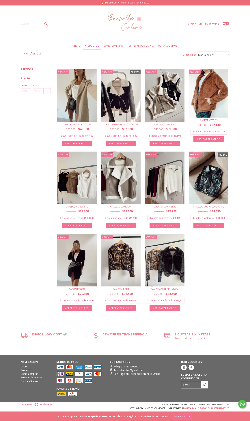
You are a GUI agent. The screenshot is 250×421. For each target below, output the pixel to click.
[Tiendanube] (37, 405)
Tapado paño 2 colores (77, 124)
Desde (24, 85)
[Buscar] (45, 23)
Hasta (36, 85)
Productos (92, 46)
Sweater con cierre (165, 206)
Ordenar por (189, 54)
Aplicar (48, 91)
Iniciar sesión (212, 24)
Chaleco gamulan (165, 124)
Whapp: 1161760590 (126, 366)
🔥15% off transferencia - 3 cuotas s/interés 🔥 (125, 2)
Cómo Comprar (113, 46)
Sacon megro (77, 289)
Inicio (76, 46)
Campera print (121, 289)
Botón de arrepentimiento (214, 408)
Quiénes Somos (168, 46)
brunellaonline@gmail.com (128, 370)
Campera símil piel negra (165, 289)
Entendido (182, 416)
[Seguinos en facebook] (191, 367)
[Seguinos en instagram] (184, 367)
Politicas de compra (140, 46)
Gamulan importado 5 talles (121, 124)
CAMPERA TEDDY (208, 120)
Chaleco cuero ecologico (208, 206)
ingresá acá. (189, 408)
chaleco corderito (77, 206)
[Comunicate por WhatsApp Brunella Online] (242, 404)
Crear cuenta (195, 24)
